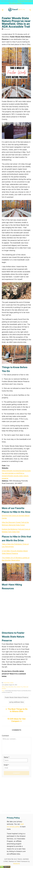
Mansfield (10, 686)
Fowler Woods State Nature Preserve (16, 697)
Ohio (15, 686)
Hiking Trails (5, 686)
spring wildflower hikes (16, 702)
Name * (6, 757)
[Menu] (2, 10)
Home (3, 690)
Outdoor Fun (20, 686)
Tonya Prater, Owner (8, 682)
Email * (6, 765)
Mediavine (16, 863)
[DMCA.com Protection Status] (5, 867)
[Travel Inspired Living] (16, 10)
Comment (5, 736)
